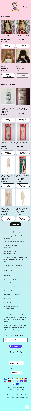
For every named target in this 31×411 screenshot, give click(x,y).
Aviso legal (23, 394)
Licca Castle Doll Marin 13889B (6, 36)
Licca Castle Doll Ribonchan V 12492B (8, 65)
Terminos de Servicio (10, 283)
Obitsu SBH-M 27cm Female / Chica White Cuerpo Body (22, 176)
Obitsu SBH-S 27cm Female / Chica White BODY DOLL (8, 176)
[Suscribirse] (25, 340)
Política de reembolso (24, 392)
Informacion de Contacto (11, 294)
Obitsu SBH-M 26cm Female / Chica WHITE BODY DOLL (22, 209)
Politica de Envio (8, 290)
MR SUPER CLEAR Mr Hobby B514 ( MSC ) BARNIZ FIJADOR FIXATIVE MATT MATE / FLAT (8, 108)
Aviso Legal (7, 302)
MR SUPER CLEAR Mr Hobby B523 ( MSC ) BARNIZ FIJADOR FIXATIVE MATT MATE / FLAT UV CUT (23, 109)
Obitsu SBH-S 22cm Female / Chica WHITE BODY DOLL (22, 143)
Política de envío (9, 397)
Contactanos (7, 298)
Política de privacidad (18, 389)
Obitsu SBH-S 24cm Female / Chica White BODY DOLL (8, 209)
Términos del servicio (12, 394)
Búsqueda (6, 275)
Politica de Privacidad (10, 279)
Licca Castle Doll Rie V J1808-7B (22, 36)
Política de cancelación (22, 397)
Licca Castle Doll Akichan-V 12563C (22, 65)
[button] (3, 7)
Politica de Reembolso (10, 287)
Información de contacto (9, 392)
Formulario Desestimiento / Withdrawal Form (12, 307)
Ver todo (15, 224)
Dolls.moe (13, 387)
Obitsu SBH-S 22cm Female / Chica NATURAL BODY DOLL (8, 143)
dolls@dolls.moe (9, 253)
